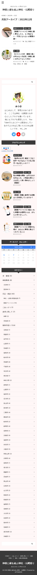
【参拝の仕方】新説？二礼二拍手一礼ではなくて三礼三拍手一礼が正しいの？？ (24, 160)
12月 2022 (18, 247)
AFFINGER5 (18, 572)
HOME (7, 556)
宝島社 (19, 64)
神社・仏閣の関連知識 (21, 558)
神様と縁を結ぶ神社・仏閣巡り (18, 9)
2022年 (10, 15)
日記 (26, 41)
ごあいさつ (15, 556)
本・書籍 (24, 64)
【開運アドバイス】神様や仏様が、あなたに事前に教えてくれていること (24, 229)
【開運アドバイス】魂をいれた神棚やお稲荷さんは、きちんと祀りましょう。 (24, 212)
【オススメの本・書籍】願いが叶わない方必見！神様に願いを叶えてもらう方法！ (24, 56)
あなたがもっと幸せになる (18, 566)
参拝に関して (24, 556)
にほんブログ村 (7, 151)
